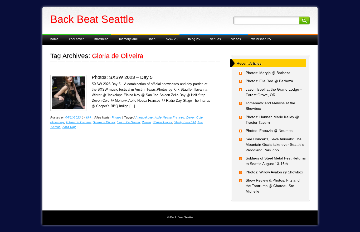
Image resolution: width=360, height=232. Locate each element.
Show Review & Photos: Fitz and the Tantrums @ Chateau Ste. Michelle (273, 185)
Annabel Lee (144, 117)
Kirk (89, 117)
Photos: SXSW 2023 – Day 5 (122, 77)
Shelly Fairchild (185, 122)
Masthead (101, 39)
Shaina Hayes (162, 122)
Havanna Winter (104, 122)
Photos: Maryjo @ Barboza (268, 73)
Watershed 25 (261, 39)
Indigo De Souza (128, 122)
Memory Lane (128, 39)
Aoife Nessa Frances (169, 117)
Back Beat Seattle (92, 19)
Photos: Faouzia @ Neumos (269, 130)
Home (54, 39)
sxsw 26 (172, 39)
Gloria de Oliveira (78, 122)
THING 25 (194, 39)
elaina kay (57, 122)
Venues (215, 39)
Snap (151, 39)
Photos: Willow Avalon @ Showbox (274, 172)
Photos (116, 117)
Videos (236, 39)
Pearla (146, 122)
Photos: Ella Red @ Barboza (269, 81)
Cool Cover (76, 39)
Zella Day (69, 126)
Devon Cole (194, 117)
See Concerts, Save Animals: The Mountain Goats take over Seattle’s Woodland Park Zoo (275, 144)
